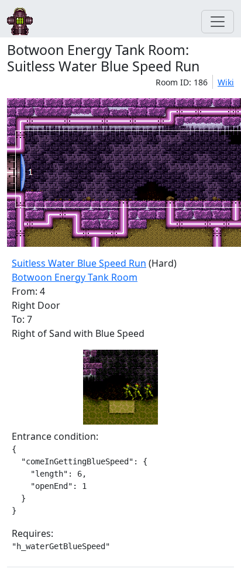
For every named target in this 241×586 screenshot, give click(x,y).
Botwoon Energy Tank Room (74, 277)
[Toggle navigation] (217, 21)
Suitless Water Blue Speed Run (79, 263)
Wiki (226, 82)
